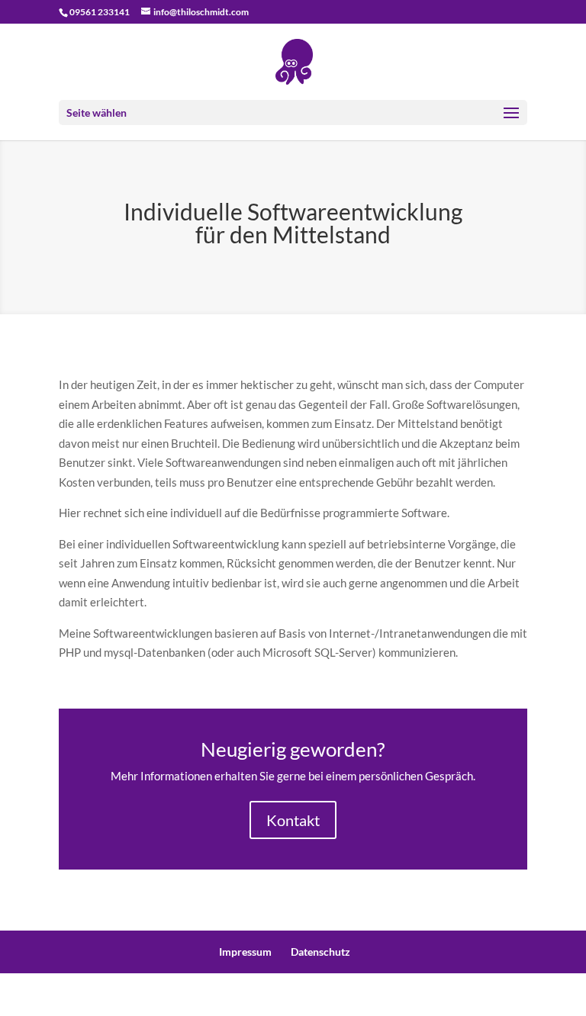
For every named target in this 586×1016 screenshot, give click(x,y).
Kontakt (293, 820)
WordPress (401, 994)
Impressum (245, 951)
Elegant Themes (260, 994)
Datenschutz (320, 951)
